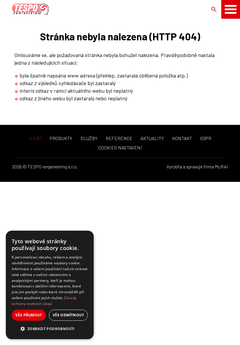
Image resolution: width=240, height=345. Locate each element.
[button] (50, 329)
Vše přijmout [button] (29, 315)
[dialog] (50, 285)
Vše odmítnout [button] (68, 315)
